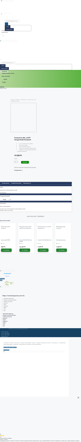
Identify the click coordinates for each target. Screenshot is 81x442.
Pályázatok (6, 306)
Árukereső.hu (7, 276)
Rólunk (5, 304)
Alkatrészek (17, 99)
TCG (4, 309)
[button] (1, 39)
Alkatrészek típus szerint (8, 73)
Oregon (4, 82)
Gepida (5, 79)
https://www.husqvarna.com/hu (13, 296)
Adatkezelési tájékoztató (9, 298)
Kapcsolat (6, 303)
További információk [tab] (16, 183)
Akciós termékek (6, 76)
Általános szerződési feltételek (10, 300)
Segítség (2, 87)
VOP (4, 310)
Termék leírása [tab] (5, 183)
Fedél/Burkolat (24, 99)
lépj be (9, 210)
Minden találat (9, 29)
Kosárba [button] (7, 250)
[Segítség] (0, 85)
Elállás (5, 307)
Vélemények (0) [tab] (27, 183)
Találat (7, 26)
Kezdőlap (12, 99)
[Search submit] (6, 23)
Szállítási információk (8, 301)
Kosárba (25, 162)
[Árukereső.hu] (7, 274)
